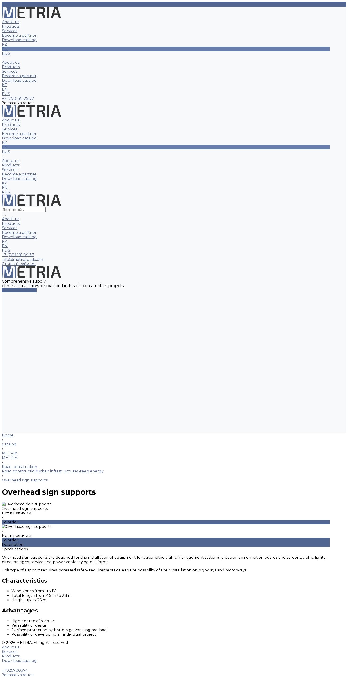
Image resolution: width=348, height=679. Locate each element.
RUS (6, 94)
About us (10, 62)
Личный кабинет (19, 264)
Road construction (19, 471)
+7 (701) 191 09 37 (18, 255)
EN (5, 89)
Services (9, 71)
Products (11, 67)
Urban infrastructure (57, 471)
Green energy (90, 471)
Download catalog (19, 80)
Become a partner (19, 76)
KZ (4, 85)
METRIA (9, 457)
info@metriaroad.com (22, 259)
